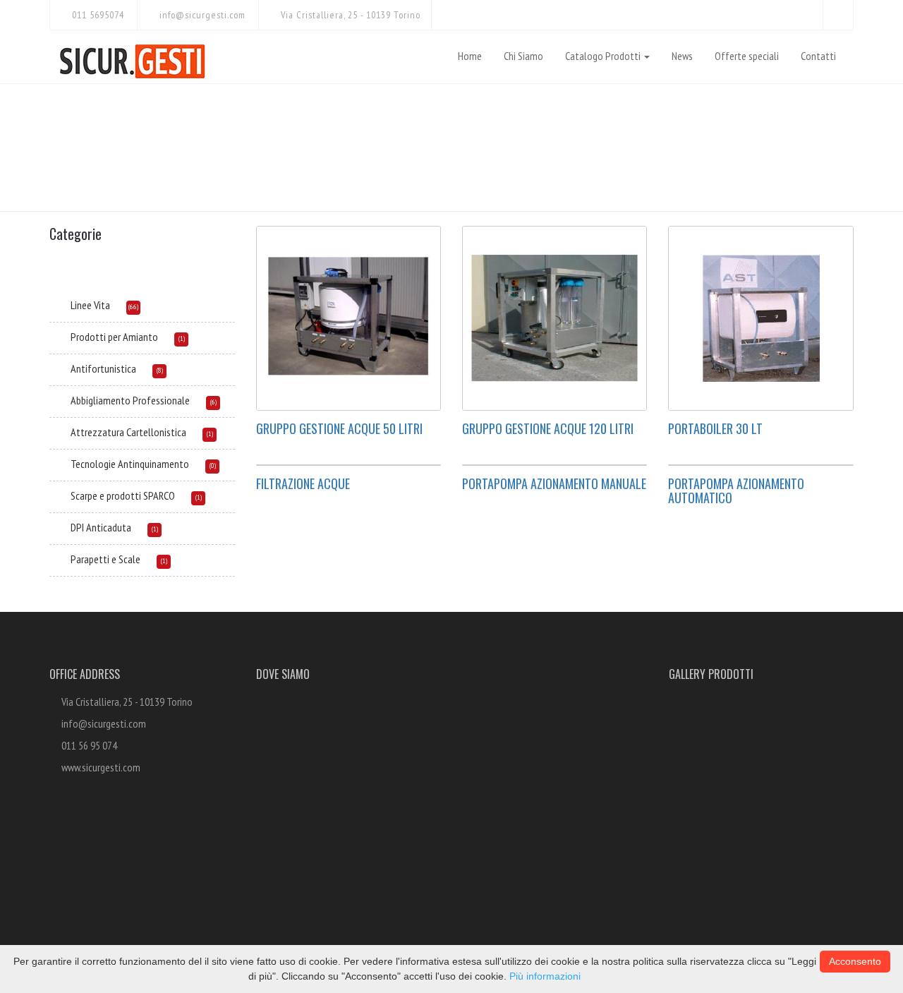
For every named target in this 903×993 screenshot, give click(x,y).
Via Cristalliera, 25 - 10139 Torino (349, 14)
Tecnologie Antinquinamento (130, 464)
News (682, 56)
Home (470, 56)
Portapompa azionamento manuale (554, 483)
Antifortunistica (103, 368)
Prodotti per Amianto (114, 337)
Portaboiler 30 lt (715, 428)
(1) (181, 338)
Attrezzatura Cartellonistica (128, 432)
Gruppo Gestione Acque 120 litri (548, 428)
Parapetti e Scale (105, 559)
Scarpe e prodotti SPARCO (123, 495)
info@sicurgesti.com (201, 14)
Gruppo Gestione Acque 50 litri (339, 428)
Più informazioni (545, 976)
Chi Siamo (523, 56)
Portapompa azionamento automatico (736, 490)
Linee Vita (90, 305)
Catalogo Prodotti (604, 56)
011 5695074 (96, 14)
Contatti (818, 56)
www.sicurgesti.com (100, 767)
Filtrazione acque (303, 483)
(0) (213, 465)
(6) (213, 402)
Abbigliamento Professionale (130, 400)
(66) (133, 306)
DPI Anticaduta (101, 527)
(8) (160, 370)
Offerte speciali (747, 56)
